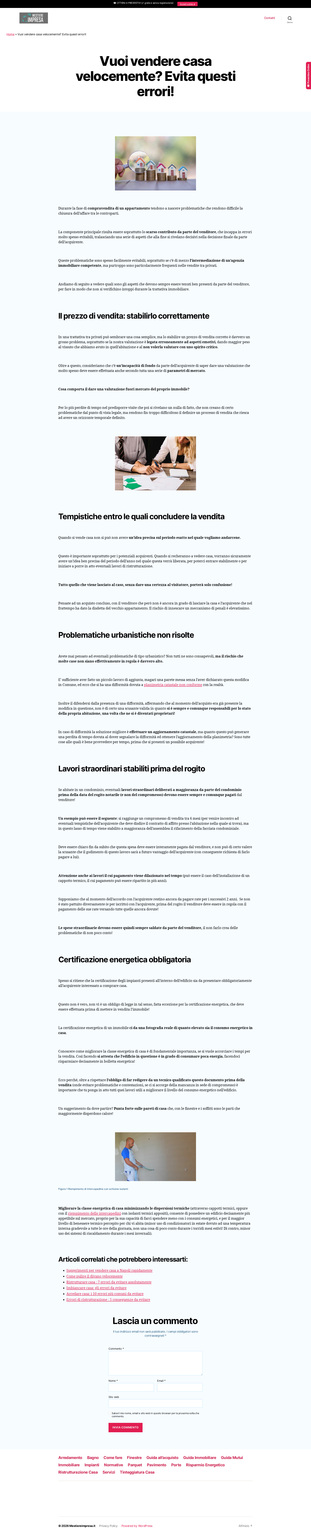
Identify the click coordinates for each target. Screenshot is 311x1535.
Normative (113, 1465)
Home (10, 34)
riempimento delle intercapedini (94, 1213)
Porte (176, 1465)
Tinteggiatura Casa (137, 1472)
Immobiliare (69, 1465)
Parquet (135, 1465)
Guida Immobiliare (199, 1457)
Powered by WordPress (137, 1526)
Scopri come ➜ (187, 4)
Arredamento (70, 1457)
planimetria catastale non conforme (173, 685)
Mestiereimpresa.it (82, 1526)
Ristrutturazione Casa (78, 1472)
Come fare (113, 1457)
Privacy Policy (108, 1526)
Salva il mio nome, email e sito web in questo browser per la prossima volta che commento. (155, 1415)
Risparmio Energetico (205, 1465)
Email (161, 1380)
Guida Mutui (232, 1457)
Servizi (109, 1472)
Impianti (92, 1465)
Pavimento (156, 1465)
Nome (113, 1380)
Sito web (114, 1396)
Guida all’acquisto (162, 1457)
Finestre (134, 1457)
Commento (116, 1348)
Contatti (269, 18)
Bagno (93, 1457)
